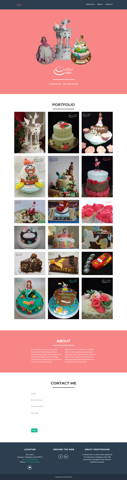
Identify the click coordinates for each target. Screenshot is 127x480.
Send (34, 430)
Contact (109, 4)
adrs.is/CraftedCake (30, 459)
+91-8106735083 (33, 462)
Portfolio (90, 4)
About (100, 4)
